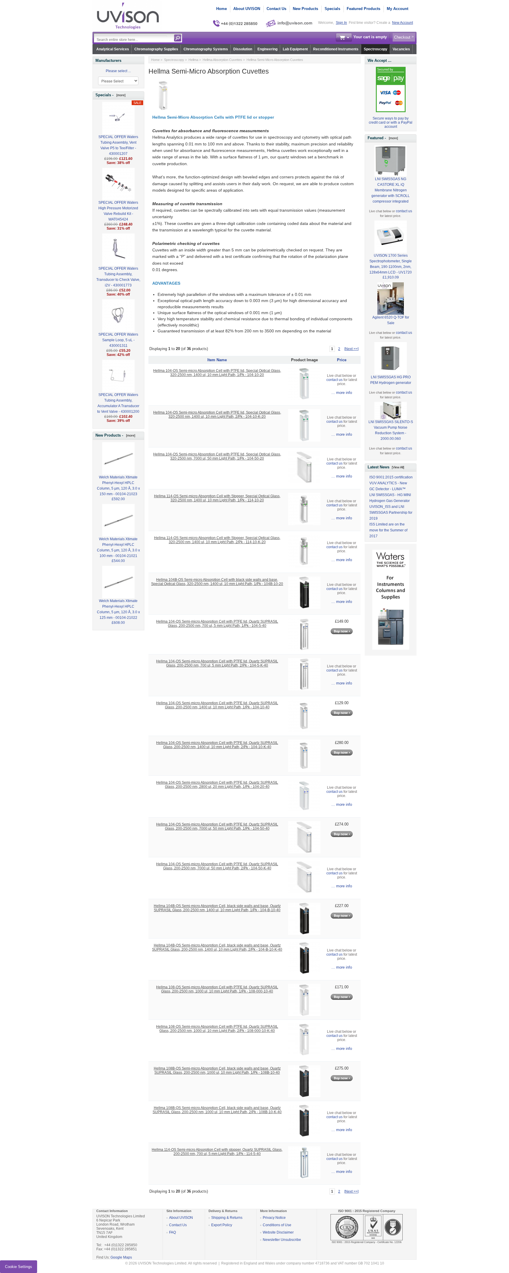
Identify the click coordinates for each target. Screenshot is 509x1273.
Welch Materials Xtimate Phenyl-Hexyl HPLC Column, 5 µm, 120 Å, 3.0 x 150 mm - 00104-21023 (118, 485)
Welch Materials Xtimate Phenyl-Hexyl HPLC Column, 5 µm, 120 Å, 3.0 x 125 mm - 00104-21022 (118, 609)
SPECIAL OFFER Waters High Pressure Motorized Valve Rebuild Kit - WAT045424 (118, 210)
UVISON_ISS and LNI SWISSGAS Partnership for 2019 (390, 513)
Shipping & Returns (226, 1218)
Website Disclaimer (278, 1232)
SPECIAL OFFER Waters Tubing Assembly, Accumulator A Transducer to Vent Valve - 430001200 (118, 403)
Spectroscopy (375, 49)
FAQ (172, 1232)
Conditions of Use (277, 1225)
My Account (397, 8)
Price (341, 360)
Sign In (341, 23)
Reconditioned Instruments (335, 49)
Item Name (217, 360)
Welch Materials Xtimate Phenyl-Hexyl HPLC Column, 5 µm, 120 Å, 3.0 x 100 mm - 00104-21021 (118, 547)
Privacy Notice (274, 1218)
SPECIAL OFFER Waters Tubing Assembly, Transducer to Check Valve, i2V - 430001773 (118, 276)
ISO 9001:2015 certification (391, 477)
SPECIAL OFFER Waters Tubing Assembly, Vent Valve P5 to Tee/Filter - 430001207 (118, 145)
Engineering (267, 49)
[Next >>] (351, 349)
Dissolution (242, 49)
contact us (334, 380)
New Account (402, 23)
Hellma (193, 60)
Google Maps (121, 1257)
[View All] (398, 467)
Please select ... (118, 71)
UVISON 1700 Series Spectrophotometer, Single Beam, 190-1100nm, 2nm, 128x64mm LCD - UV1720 (390, 263)
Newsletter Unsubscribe (282, 1240)
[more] (120, 95)
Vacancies (401, 49)
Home (221, 8)
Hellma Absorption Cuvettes (222, 60)
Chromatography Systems (206, 49)
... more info (341, 392)
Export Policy (221, 1225)
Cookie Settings (18, 1266)
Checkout (402, 37)
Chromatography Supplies (156, 49)
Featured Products (363, 8)
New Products (305, 8)
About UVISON (246, 8)
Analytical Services (112, 49)
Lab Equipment (295, 49)
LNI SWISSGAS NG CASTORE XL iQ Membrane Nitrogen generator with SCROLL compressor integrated (390, 190)
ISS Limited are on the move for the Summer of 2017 (388, 530)
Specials (332, 8)
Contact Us (276, 8)
